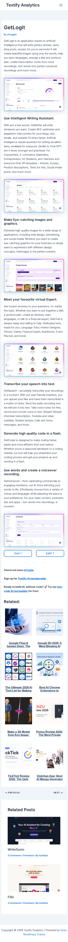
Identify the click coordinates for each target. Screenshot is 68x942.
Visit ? (18, 553)
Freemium (28, 855)
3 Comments (14, 855)
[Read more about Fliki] (34, 878)
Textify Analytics (23, 5)
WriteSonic (16, 849)
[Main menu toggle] (61, 5)
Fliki (11, 897)
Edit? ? (50, 553)
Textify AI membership (32, 578)
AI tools (28, 570)
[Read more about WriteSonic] (34, 830)
